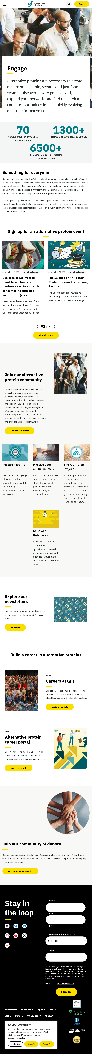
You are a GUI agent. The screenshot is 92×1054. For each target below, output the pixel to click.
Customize (15, 1044)
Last (51, 926)
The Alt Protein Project (74, 467)
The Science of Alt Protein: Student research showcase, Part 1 (68, 282)
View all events (46, 335)
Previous (37, 326)
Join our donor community (20, 871)
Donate (82, 4)
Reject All (31, 1044)
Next (55, 326)
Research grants (13, 465)
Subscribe (15, 627)
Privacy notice (20, 1038)
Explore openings (60, 707)
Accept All (47, 1044)
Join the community (20, 430)
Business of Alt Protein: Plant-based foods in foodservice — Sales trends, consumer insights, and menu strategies (21, 286)
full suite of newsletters (65, 983)
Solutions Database (39, 533)
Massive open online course (42, 467)
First (52, 913)
